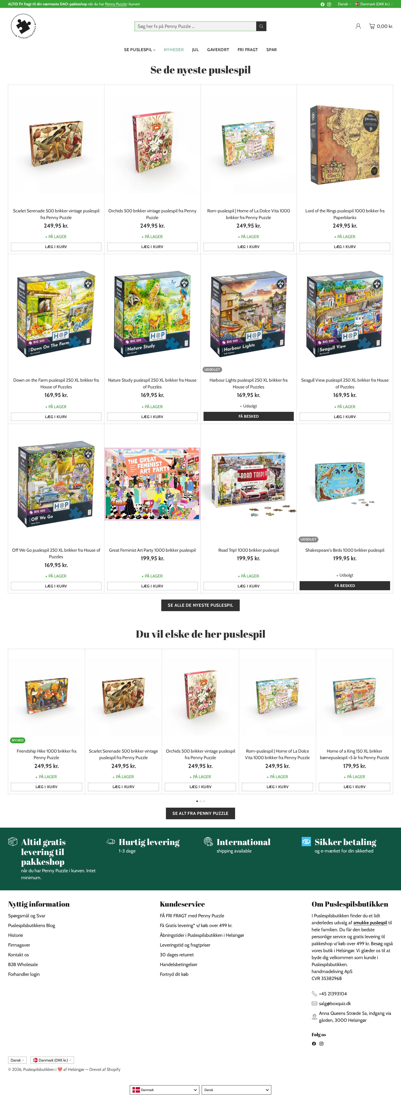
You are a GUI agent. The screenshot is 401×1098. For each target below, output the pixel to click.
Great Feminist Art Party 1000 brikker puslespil (152, 550)
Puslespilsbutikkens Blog (31, 925)
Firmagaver (19, 945)
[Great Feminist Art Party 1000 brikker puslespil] (152, 484)
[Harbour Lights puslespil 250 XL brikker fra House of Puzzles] (249, 314)
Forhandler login (24, 974)
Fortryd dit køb (174, 974)
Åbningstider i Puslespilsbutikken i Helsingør (202, 935)
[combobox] (164, 1090)
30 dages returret (177, 954)
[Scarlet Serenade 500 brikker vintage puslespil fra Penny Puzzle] (56, 145)
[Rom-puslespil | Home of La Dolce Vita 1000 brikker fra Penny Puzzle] (249, 145)
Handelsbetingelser (178, 964)
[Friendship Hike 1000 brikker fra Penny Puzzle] (46, 697)
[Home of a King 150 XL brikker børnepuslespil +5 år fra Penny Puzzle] (354, 697)
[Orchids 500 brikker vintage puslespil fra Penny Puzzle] (152, 145)
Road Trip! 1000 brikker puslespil (248, 550)
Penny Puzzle (116, 4)
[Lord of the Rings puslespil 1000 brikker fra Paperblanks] (345, 145)
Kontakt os (18, 954)
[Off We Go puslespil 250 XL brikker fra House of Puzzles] (56, 484)
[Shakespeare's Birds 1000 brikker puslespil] (345, 484)
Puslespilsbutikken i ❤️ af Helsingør (53, 1069)
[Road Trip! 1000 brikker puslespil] (249, 484)
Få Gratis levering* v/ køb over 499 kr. (196, 925)
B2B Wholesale (23, 964)
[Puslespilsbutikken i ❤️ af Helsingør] (22, 26)
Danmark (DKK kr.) (375, 4)
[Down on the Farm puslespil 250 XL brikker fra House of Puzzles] (56, 314)
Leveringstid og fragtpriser (185, 945)
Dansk (343, 4)
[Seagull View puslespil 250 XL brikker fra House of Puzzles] (345, 314)
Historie (15, 935)
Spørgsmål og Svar (26, 915)
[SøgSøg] (261, 26)
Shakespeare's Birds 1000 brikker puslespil (344, 550)
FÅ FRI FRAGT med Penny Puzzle (192, 915)
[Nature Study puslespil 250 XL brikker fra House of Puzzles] (152, 314)
